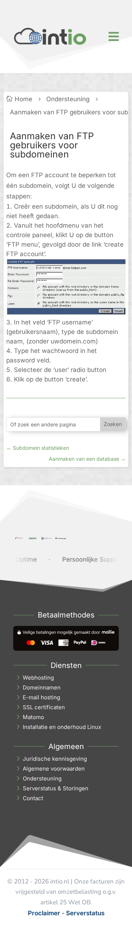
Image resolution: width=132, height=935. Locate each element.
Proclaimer (44, 913)
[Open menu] (114, 36)
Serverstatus (85, 913)
